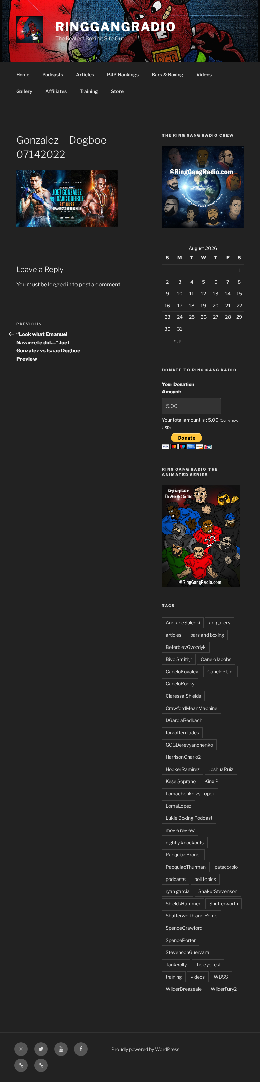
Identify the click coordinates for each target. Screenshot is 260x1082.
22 (239, 305)
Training (89, 91)
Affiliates (56, 91)
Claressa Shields (183, 696)
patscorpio (226, 867)
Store (117, 91)
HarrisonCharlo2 (183, 757)
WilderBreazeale (184, 989)
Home (22, 74)
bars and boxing (207, 635)
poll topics (205, 879)
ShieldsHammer (183, 903)
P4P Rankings (123, 74)
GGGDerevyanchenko (189, 745)
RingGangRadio (115, 26)
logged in (59, 284)
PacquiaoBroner (183, 854)
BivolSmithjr (179, 659)
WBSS (221, 977)
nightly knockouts (185, 842)
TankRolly (176, 964)
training (174, 977)
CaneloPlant (220, 671)
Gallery (24, 91)
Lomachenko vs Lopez (190, 793)
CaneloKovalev (182, 671)
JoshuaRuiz (221, 769)
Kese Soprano (181, 781)
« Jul (178, 340)
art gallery (219, 622)
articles (173, 635)
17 (179, 305)
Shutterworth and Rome (191, 916)
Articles (85, 74)
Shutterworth (223, 903)
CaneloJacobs (216, 659)
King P (211, 781)
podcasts (176, 879)
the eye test (208, 964)
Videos (204, 74)
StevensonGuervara (187, 952)
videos (198, 977)
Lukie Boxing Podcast (189, 818)
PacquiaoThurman (186, 867)
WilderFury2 (224, 989)
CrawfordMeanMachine (191, 708)
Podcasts (52, 74)
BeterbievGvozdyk (186, 647)
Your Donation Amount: (178, 387)
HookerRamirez (183, 769)
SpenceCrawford (184, 928)
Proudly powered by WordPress (145, 1049)
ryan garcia (178, 891)
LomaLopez (178, 806)
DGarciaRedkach (184, 720)
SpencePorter (181, 940)
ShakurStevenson (217, 891)
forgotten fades (182, 732)
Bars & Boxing (167, 74)
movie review (180, 830)
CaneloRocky (180, 684)
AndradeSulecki (183, 622)
